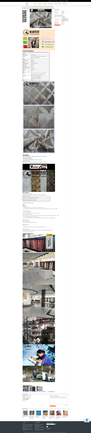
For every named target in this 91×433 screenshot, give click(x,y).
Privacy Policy (27, 432)
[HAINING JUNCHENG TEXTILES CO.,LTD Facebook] (47, 427)
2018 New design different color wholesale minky (38, 416)
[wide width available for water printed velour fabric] (25, 412)
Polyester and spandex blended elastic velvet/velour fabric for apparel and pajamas (28, 427)
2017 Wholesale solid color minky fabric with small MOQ (65, 416)
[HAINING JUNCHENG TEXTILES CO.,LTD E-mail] (24, 400)
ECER (65, 432)
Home (35, 3)
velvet (24, 422)
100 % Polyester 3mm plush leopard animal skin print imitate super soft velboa (52, 417)
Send (55, 424)
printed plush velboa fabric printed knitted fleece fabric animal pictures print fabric (31, 417)
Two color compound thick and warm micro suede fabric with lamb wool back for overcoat (40, 428)
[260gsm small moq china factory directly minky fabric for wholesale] (45, 412)
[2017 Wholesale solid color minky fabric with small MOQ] (65, 412)
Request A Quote (61, 0)
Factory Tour (51, 3)
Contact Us (65, 3)
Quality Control (58, 3)
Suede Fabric (37, 422)
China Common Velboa (32, 432)
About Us (45, 3)
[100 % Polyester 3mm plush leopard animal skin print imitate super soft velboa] (52, 412)
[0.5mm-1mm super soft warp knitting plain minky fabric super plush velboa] (59, 412)
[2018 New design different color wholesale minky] (38, 412)
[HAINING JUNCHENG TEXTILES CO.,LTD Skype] (23, 400)
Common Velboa (29, 6)
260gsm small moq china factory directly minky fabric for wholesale (45, 417)
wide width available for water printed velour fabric (25, 416)
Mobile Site (48, 429)
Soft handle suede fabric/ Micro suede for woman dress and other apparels (39, 429)
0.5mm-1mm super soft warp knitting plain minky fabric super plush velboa (59, 417)
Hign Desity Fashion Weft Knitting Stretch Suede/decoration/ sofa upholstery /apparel (39, 425)
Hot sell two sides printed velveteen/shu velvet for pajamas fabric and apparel (28, 424)
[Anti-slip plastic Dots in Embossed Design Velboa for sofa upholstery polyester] (41, 18)
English (67, 0)
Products (40, 3)
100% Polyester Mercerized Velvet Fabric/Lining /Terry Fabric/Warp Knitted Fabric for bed (28, 429)
